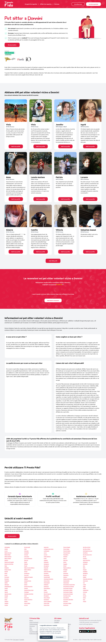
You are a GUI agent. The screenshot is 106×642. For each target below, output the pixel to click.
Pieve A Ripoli (47, 597)
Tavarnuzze (85, 580)
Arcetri (6, 551)
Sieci (84, 565)
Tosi (84, 582)
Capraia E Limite (8, 593)
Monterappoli (47, 582)
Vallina (84, 588)
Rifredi (64, 565)
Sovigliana (85, 571)
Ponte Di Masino (66, 551)
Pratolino (65, 556)
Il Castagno (26, 592)
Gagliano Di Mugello (28, 577)
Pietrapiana (46, 595)
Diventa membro (12, 45)
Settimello (85, 564)
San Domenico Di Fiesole (68, 586)
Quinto (64, 562)
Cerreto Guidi (27, 547)
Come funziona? (33, 622)
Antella (6, 549)
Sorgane (85, 569)
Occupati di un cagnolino (31, 4)
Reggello (65, 564)
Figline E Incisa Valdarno (29, 567)
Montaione (46, 573)
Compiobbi (26, 552)
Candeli (6, 588)
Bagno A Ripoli (8, 558)
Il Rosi (25, 595)
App (30, 628)
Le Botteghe (46, 551)
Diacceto (26, 560)
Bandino (6, 560)
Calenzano (7, 584)
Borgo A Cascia (8, 569)
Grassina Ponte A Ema (28, 590)
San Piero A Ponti (86, 547)
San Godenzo (66, 597)
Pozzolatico (65, 554)
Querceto (65, 560)
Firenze (25, 571)
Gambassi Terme (27, 580)
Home (31, 620)
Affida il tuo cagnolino (46, 4)
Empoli (25, 562)
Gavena (25, 584)
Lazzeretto (46, 547)
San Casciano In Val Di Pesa (69, 584)
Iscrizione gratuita (93, 4)
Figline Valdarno (27, 569)
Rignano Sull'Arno (67, 567)
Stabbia (84, 577)
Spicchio (85, 575)
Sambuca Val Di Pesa (67, 579)
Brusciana (7, 579)
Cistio (25, 549)
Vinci (84, 599)
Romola (65, 571)
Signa (84, 567)
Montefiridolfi (47, 577)
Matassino (46, 569)
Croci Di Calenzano (28, 558)
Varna (84, 593)
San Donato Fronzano (67, 588)
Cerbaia (6, 605)
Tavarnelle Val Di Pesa (87, 579)
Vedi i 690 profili (53, 261)
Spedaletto (85, 573)
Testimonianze (33, 624)
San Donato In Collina (67, 590)
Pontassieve (46, 599)
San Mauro (65, 601)
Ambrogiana (7, 547)
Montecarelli (46, 575)
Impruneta (26, 597)
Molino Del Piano (47, 571)
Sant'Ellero (85, 552)
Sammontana (66, 582)
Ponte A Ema (46, 605)
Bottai (6, 573)
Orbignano (46, 584)
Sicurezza (56, 4)
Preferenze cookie (34, 633)
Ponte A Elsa (46, 603)
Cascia (6, 599)
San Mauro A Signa (67, 603)
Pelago (45, 590)
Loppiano (46, 560)
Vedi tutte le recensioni (53, 300)
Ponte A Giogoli (66, 547)
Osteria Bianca (47, 588)
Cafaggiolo (7, 580)
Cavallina (6, 603)
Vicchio (84, 595)
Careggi (6, 595)
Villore (84, 597)
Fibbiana (26, 564)
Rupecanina (65, 575)
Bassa (6, 565)
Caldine (6, 582)
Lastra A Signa (27, 603)
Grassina (26, 588)
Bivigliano (7, 567)
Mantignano (46, 564)
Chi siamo (57, 620)
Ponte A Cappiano (47, 601)
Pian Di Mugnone (47, 593)
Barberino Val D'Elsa (9, 564)
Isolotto (25, 601)
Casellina (6, 601)
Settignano (85, 562)
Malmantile (46, 562)
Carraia (6, 597)
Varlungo (85, 592)
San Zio (84, 556)
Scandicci (85, 558)
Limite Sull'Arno (47, 556)
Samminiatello (66, 580)
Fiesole (25, 565)
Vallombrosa (85, 590)
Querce (65, 558)
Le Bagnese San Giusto (48, 549)
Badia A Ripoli (7, 554)
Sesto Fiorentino (86, 560)
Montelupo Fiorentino (48, 579)
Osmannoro (46, 586)
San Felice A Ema (66, 595)
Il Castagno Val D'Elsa (28, 593)
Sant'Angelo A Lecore (87, 551)
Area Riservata (78, 4)
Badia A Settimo (8, 556)
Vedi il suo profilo (15, 146)
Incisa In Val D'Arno (28, 599)
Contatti (56, 622)
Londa (45, 558)
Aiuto (30, 629)
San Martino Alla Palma (68, 599)
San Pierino (65, 605)
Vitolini (84, 601)
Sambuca (65, 577)
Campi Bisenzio (8, 586)
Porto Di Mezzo (66, 552)
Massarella (46, 567)
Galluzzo (26, 579)
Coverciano (26, 556)
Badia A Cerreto (8, 552)
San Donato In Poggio (67, 592)
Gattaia (25, 582)
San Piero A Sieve (86, 549)
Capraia (6, 592)
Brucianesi (7, 577)
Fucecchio (26, 575)
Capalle (6, 590)
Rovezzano (65, 573)
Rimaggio (65, 569)
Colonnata (26, 551)
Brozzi (6, 575)
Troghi (84, 584)
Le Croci (45, 554)
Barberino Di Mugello (9, 562)
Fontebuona (26, 573)
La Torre (26, 605)
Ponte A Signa (66, 549)
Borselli (6, 571)
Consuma (26, 554)
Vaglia (84, 586)
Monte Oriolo (47, 580)
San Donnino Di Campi (68, 593)
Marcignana (46, 565)
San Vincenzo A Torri (87, 554)
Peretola (45, 592)
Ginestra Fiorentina (28, 586)
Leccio (45, 552)
